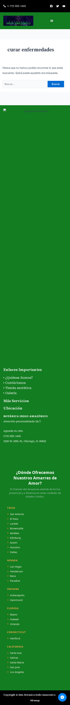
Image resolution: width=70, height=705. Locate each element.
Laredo (14, 523)
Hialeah (14, 619)
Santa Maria (17, 662)
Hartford (15, 638)
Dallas (13, 552)
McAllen (14, 533)
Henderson (16, 571)
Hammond (16, 600)
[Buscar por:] (25, 84)
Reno (13, 576)
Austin (13, 542)
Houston (15, 547)
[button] (51, 20)
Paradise (15, 580)
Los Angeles (17, 672)
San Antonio (17, 514)
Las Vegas (16, 566)
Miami (13, 614)
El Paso (14, 518)
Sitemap (35, 700)
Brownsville (16, 528)
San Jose (15, 667)
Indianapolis (17, 595)
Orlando (15, 624)
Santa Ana (16, 653)
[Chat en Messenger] (62, 697)
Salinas (14, 657)
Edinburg (15, 537)
